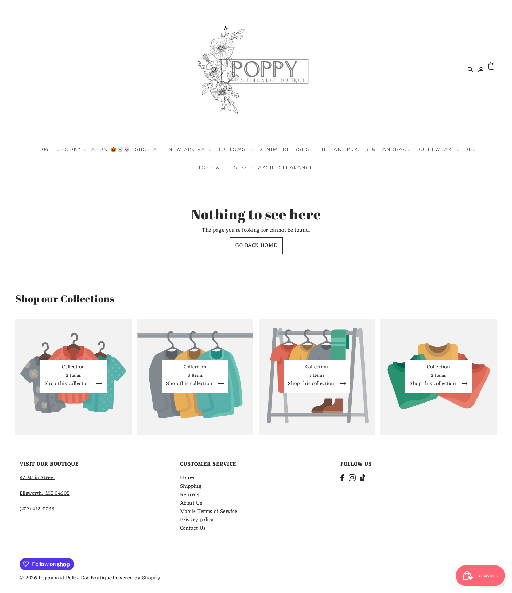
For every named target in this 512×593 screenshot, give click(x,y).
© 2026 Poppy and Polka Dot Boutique (66, 578)
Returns (190, 495)
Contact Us (193, 528)
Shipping (191, 486)
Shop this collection (69, 384)
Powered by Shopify (136, 578)
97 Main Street (37, 478)
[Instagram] (352, 478)
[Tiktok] (362, 478)
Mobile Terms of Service (209, 511)
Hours (187, 478)
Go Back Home (256, 245)
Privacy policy (197, 520)
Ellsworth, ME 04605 (45, 493)
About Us (191, 503)
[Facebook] (342, 478)
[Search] (470, 69)
